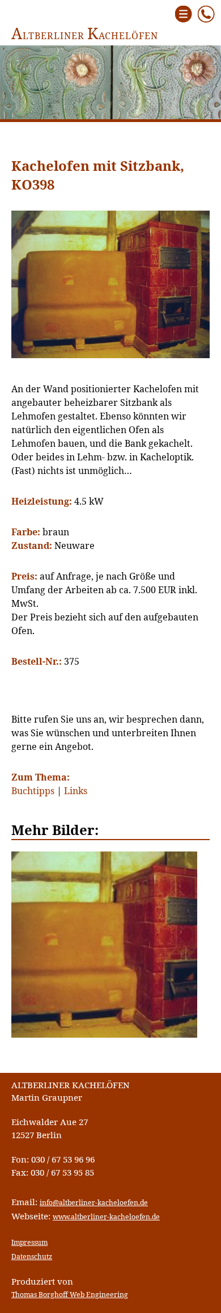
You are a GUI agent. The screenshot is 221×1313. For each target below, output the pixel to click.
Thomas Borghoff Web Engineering (69, 1294)
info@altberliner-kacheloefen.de (94, 1202)
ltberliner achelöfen (84, 36)
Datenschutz (31, 1256)
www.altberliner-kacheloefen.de (106, 1217)
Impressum (29, 1242)
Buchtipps (32, 791)
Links (75, 791)
